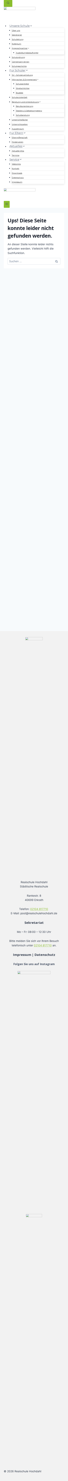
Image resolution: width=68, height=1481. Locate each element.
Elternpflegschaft (20, 137)
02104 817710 (39, 909)
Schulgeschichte (19, 66)
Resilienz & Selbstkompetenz (29, 110)
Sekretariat (17, 35)
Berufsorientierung (24, 106)
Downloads (17, 173)
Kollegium (16, 44)
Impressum (17, 182)
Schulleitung (17, 39)
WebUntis (16, 164)
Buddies (19, 92)
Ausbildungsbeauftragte (27, 52)
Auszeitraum (18, 129)
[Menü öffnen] (7, 204)
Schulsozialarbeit (19, 97)
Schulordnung (18, 57)
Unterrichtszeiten (20, 124)
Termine (15, 155)
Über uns (16, 30)
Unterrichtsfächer (20, 119)
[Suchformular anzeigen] (8, 3)
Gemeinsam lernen (20, 62)
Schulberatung (23, 115)
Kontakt (15, 168)
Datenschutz (18, 177)
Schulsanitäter (22, 84)
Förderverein (17, 142)
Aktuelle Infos (18, 151)
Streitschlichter (23, 88)
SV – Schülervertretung (22, 75)
